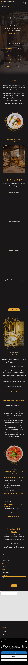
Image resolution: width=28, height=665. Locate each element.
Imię (3, 551)
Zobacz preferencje (14, 660)
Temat (3, 569)
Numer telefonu (5, 557)
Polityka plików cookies (13, 663)
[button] (26, 640)
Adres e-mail (5, 563)
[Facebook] (23, 3)
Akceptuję (14, 653)
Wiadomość (5, 575)
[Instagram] (25, 3)
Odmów (14, 656)
